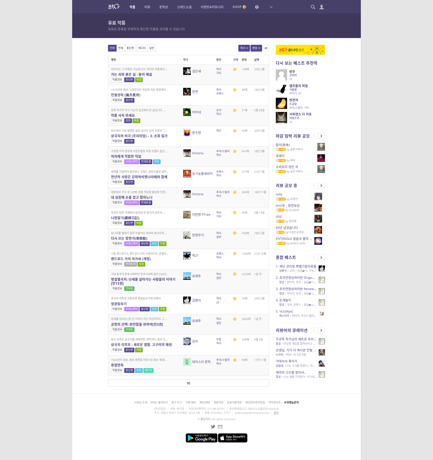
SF (217, 302)
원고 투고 (176, 402)
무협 (218, 339)
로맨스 (220, 93)
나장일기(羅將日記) (125, 217)
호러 (218, 110)
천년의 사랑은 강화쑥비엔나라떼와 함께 (139, 176)
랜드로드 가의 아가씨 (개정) (131, 258)
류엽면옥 (117, 365)
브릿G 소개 (140, 402)
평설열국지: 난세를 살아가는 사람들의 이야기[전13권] (143, 281)
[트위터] (213, 426)
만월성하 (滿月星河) (125, 95)
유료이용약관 (234, 402)
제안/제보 (204, 402)
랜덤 (254, 48)
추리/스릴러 (223, 151)
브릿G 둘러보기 (159, 402)
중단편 (130, 48)
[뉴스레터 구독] (220, 426)
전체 (112, 48)
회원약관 (218, 402)
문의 (276, 413)
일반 (151, 48)
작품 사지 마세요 (123, 115)
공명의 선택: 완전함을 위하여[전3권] (137, 324)
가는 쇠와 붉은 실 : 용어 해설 (131, 74)
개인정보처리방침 (255, 402)
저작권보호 (274, 402)
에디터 (142, 48)
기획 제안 (190, 402)
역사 (242, 48)
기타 (218, 73)
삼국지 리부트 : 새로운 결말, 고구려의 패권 (141, 344)
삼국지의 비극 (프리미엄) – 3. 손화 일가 (139, 136)
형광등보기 (119, 303)
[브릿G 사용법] (257, 7)
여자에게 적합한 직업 (126, 156)
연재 (120, 48)
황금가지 (205, 419)
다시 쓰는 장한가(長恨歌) (129, 238)
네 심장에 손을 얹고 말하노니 (131, 197)
